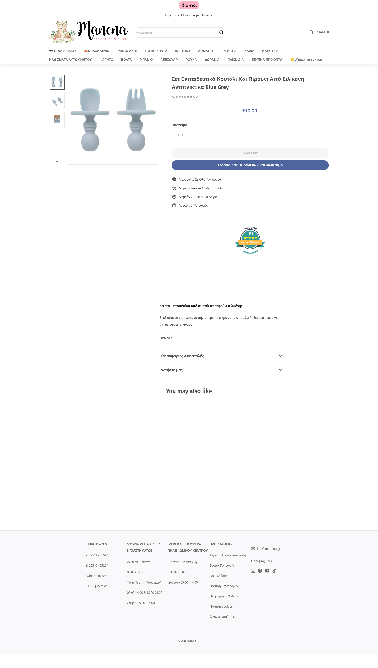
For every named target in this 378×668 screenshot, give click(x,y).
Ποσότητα (179, 124)
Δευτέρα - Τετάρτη (138, 562)
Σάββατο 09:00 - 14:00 (183, 582)
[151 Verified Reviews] (250, 256)
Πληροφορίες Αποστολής (181, 355)
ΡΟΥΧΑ (191, 60)
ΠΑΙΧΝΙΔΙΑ (235, 60)
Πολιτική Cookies (221, 606)
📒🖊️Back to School (306, 60)
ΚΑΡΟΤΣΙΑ (270, 51)
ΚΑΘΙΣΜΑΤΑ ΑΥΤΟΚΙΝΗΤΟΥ (70, 60)
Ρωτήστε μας (171, 369)
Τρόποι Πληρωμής (222, 565)
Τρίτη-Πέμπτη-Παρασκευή (144, 582)
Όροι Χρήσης (218, 576)
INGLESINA (182, 51)
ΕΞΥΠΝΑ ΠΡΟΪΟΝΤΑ (267, 60)
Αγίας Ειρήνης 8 (96, 576)
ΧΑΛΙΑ (249, 51)
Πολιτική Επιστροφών (224, 586)
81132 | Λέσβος (96, 586)
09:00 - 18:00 (176, 572)
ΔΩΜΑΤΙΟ (205, 51)
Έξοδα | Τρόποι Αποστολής (228, 555)
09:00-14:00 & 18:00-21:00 (144, 592)
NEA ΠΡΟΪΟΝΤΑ (156, 51)
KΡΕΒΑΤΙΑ (229, 51)
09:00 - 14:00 (135, 572)
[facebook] (253, 570)
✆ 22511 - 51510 (97, 555)
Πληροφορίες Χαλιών (224, 596)
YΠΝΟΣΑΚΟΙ (127, 51)
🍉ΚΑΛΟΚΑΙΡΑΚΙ (97, 51)
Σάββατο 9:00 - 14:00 (141, 603)
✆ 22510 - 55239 (97, 565)
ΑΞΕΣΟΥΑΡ (169, 60)
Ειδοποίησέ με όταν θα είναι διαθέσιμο (250, 165)
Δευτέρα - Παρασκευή (182, 562)
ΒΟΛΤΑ (126, 60)
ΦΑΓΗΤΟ (106, 60)
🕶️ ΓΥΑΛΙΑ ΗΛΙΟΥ (62, 51)
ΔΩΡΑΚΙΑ (212, 60)
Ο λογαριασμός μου (223, 616)
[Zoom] (113, 119)
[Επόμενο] (57, 160)
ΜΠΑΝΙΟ (146, 60)
